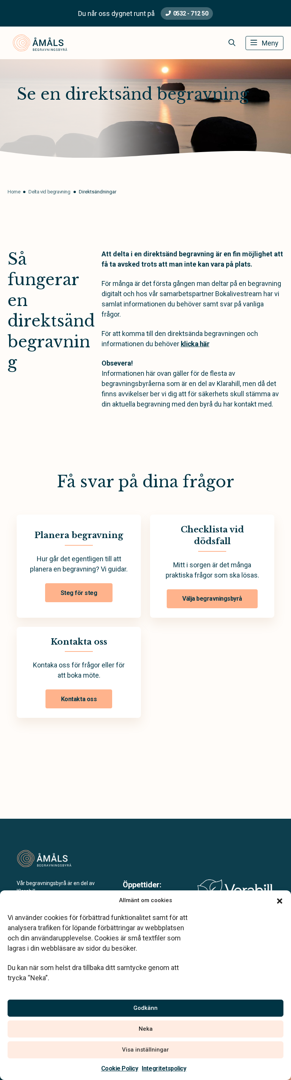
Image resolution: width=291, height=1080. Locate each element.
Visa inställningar (145, 1049)
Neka (146, 1028)
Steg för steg (79, 593)
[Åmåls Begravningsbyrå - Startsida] (57, 858)
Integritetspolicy (164, 1068)
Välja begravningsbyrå (212, 598)
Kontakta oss (79, 699)
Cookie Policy (119, 1068)
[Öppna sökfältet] (232, 42)
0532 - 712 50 (190, 13)
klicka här (195, 344)
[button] (279, 900)
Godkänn (145, 1008)
